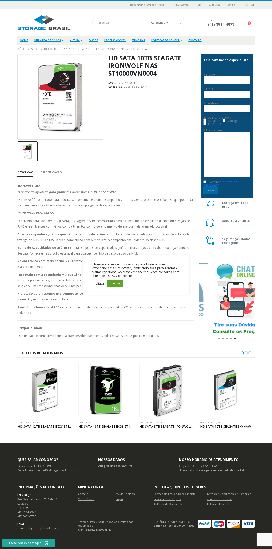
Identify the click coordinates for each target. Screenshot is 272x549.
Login (119, 499)
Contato (232, 4)
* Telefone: (211, 103)
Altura (75, 40)
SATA (144, 86)
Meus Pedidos (125, 494)
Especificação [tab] (51, 172)
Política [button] (99, 283)
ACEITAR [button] (115, 283)
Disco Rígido (131, 86)
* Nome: (209, 74)
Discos (93, 40)
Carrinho (214, 4)
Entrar (250, 4)
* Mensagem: (212, 130)
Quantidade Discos (47, 40)
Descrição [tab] (25, 172)
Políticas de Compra (165, 40)
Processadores (115, 40)
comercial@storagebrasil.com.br (38, 528)
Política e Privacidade (220, 504)
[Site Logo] (44, 22)
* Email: (208, 88)
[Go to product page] (45, 390)
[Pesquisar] (181, 22)
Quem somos (181, 4)
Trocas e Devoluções (167, 499)
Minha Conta (86, 499)
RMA (198, 4)
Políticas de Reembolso (169, 504)
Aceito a (220, 183)
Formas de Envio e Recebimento (175, 494)
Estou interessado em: (219, 117)
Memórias (138, 40)
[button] (219, 338)
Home (24, 40)
